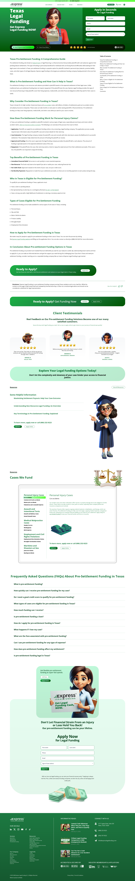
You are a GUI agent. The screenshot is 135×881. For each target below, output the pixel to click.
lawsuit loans (36, 63)
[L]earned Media (18, 877)
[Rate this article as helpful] (119, 286)
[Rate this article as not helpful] (122, 286)
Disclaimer (32, 857)
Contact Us (12, 863)
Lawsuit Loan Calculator (34, 846)
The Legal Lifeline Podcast (34, 842)
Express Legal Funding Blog (35, 837)
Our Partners (12, 859)
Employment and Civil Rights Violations (34, 535)
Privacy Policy (32, 854)
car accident (47, 105)
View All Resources (118, 387)
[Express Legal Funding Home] (16, 4)
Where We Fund (13, 840)
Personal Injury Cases (34, 495)
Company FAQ (32, 841)
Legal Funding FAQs (33, 844)
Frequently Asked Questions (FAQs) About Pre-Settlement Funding (61, 576)
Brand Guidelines (13, 861)
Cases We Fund (13, 839)
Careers (11, 858)
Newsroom (12, 857)
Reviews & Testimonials (14, 862)
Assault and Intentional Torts (32, 510)
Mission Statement (13, 854)
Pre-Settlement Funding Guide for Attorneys (38, 845)
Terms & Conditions (78, 875)
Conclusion (103, 91)
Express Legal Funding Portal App (36, 840)
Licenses (31, 853)
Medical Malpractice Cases (33, 521)
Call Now (84, 301)
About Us (11, 853)
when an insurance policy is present (30, 125)
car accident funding (55, 514)
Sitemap (31, 848)
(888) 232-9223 (102, 830)
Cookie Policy (32, 856)
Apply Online (96, 301)
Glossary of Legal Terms (34, 839)
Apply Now (90, 39)
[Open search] (124, 4)
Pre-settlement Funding (14, 841)
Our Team (12, 856)
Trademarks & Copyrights (34, 859)
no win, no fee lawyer (52, 190)
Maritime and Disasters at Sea (31, 547)
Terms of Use (32, 861)
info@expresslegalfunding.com (107, 840)
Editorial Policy (32, 858)
